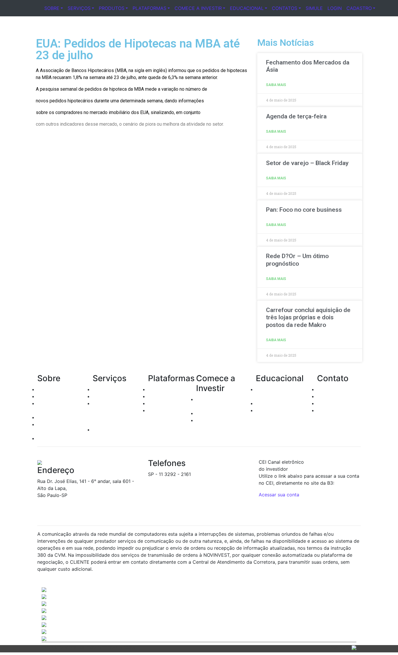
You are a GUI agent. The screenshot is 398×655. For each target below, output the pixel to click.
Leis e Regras (52, 417)
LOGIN (334, 8)
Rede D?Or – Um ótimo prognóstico (297, 260)
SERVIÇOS (79, 8)
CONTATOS (284, 8)
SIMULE (314, 8)
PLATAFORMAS (149, 8)
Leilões (100, 403)
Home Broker (162, 389)
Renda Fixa (105, 389)
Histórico (47, 389)
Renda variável (109, 396)
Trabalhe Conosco (337, 410)
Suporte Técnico (335, 403)
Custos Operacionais (219, 413)
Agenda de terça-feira (296, 116)
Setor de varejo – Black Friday (307, 163)
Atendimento (331, 389)
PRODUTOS (111, 8)
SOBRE (51, 8)
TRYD (154, 396)
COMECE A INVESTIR (198, 8)
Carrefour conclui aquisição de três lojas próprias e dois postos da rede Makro (308, 317)
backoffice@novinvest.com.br (181, 481)
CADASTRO (359, 8)
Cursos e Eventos (275, 403)
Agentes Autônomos (59, 396)
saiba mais (276, 85)
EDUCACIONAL (247, 8)
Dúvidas (326, 396)
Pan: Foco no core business (304, 209)
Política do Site (54, 438)
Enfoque (157, 403)
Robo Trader (161, 410)
